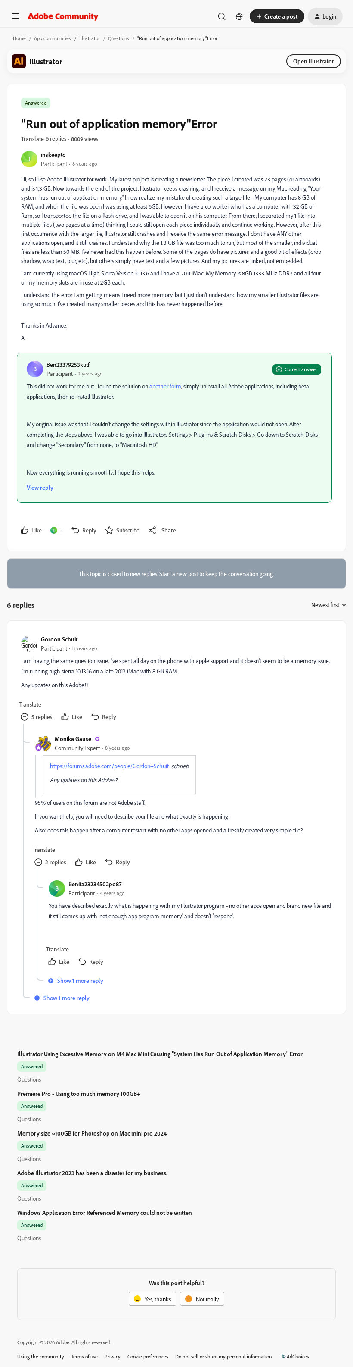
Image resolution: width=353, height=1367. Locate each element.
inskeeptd (53, 154)
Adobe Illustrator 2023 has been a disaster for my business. (92, 1172)
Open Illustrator (313, 61)
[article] (176, 679)
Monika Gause (73, 738)
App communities (52, 38)
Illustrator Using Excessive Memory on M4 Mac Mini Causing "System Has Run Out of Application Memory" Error (160, 1053)
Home (19, 38)
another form (165, 386)
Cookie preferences (147, 1356)
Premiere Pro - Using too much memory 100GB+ (78, 1093)
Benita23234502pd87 (94, 884)
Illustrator (89, 38)
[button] (15, 18)
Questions (118, 38)
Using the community (40, 1356)
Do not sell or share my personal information (223, 1356)
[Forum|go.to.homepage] (63, 16)
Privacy (113, 1356)
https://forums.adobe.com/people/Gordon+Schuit (109, 766)
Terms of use (84, 1356)
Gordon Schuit (59, 639)
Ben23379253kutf (68, 364)
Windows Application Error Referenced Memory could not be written (104, 1212)
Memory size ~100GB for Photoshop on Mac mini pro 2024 (92, 1133)
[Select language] (239, 16)
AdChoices (298, 1356)
